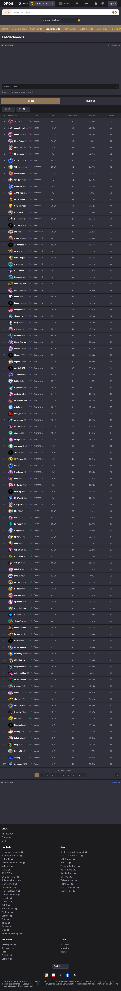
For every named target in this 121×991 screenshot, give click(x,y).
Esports (5, 926)
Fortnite (5, 898)
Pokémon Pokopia (10, 880)
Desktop (5, 912)
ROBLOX (6, 873)
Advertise (65, 948)
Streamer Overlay (10, 933)
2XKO (4, 905)
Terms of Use (8, 948)
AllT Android (66, 859)
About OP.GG (8, 834)
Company (6, 837)
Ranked (30, 101)
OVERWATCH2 (8, 877)
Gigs (4, 930)
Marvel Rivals (8, 884)
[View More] (86, 3)
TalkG (4, 923)
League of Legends (11, 852)
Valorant (6, 866)
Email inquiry (8, 955)
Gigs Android (66, 873)
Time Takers (7, 909)
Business (64, 945)
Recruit (63, 952)
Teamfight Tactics (42, 3)
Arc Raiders (7, 887)
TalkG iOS (64, 884)
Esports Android (67, 887)
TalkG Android (66, 880)
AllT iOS (64, 862)
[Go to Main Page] (8, 3)
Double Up (90, 101)
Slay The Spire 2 (9, 891)
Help (4, 952)
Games (5, 916)
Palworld (6, 859)
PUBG (4, 870)
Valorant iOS (66, 870)
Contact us (7, 959)
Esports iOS (65, 891)
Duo (3, 919)
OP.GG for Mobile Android (72, 852)
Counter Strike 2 (9, 894)
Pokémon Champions (12, 862)
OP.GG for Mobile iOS (70, 855)
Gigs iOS (64, 877)
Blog (4, 841)
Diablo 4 (5, 901)
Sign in (112, 3)
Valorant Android (68, 866)
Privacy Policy (9, 945)
